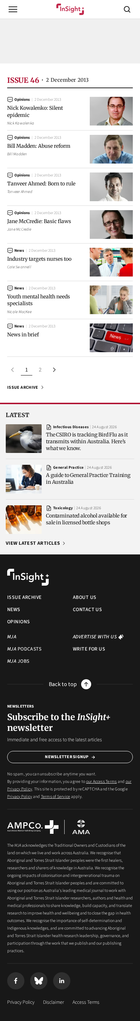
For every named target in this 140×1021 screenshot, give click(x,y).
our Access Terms (101, 782)
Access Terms (86, 1002)
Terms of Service (55, 797)
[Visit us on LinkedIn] (61, 980)
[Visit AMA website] (81, 827)
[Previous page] (13, 369)
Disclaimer (53, 1002)
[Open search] (127, 9)
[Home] (70, 9)
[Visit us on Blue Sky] (38, 980)
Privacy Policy (19, 797)
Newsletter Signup (66, 757)
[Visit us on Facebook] (15, 980)
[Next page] (54, 369)
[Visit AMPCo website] (33, 827)
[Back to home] (28, 577)
